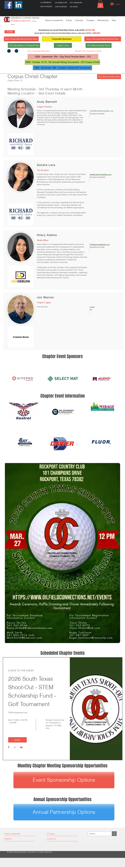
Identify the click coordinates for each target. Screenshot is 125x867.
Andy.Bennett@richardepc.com (101, 110)
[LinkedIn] (18, 5)
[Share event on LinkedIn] (21, 747)
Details (17, 740)
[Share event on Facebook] (8, 747)
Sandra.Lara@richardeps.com (100, 174)
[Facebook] (8, 5)
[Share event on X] (15, 747)
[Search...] (114, 833)
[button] (100, 4)
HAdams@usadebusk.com (99, 244)
